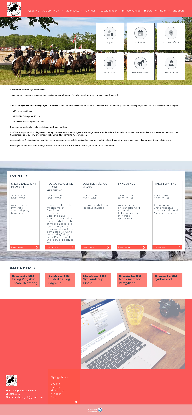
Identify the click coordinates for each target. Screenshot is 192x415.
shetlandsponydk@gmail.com (26, 397)
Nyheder (56, 394)
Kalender (20, 268)
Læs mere (17, 247)
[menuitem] (33, 10)
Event (16, 176)
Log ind (34, 10)
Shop (54, 397)
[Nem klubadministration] (96, 411)
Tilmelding (57, 390)
